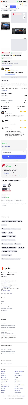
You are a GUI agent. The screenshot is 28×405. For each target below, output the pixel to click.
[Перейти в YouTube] (11, 293)
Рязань (3, 390)
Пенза (16, 386)
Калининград (4, 379)
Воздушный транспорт (8, 240)
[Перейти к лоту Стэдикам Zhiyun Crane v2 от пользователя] (6, 193)
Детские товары (6, 255)
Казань (16, 377)
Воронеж (17, 373)
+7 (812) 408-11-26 (6, 290)
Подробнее (6, 173)
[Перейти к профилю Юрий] (2, 121)
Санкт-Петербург (19, 371)
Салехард (17, 390)
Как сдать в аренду (6, 349)
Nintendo (15, 10)
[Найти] (21, 4)
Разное (4, 225)
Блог (2, 301)
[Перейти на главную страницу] (6, 268)
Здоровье (21, 247)
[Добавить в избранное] (24, 14)
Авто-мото (18, 243)
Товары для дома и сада (8, 236)
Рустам (7, 127)
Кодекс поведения (6, 330)
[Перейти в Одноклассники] (5, 293)
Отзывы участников (6, 308)
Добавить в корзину (14, 157)
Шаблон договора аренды (8, 325)
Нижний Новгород (20, 384)
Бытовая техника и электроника (10, 8)
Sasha (6, 111)
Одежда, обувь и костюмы (9, 251)
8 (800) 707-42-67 (6, 282)
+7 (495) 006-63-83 (7, 286)
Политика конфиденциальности (7, 333)
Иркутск (3, 377)
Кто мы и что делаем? (7, 306)
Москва (3, 371)
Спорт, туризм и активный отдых (11, 228)
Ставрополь (18, 392)
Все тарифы (5, 146)
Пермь (3, 388)
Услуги (4, 232)
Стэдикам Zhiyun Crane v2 (6, 195)
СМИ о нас (4, 310)
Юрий (6, 120)
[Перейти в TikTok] (8, 293)
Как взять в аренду (6, 363)
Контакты (3, 303)
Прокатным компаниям (7, 353)
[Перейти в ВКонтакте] (2, 293)
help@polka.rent (5, 336)
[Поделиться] (24, 17)
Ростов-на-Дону (19, 388)
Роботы (10, 232)
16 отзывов (15, 70)
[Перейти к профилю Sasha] (2, 112)
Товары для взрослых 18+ (9, 247)
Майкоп (3, 383)
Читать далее (4, 90)
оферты (23, 395)
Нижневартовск (5, 384)
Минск (16, 383)
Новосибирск (5, 386)
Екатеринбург (18, 375)
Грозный (3, 375)
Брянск (3, 373)
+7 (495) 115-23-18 (6, 287)
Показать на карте (7, 65)
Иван (7, 68)
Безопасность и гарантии (8, 327)
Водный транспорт (7, 243)
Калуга (16, 379)
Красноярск (18, 381)
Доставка (3, 323)
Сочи (2, 392)
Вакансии (4, 313)
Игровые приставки (6, 10)
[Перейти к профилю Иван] (2, 68)
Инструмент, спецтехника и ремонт (12, 221)
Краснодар (4, 381)
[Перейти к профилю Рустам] (2, 128)
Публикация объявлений (8, 351)
